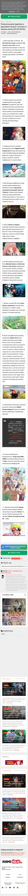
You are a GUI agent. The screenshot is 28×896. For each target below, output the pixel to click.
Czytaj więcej (9, 702)
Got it (18, 11)
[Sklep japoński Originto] (14, 764)
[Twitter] (14, 887)
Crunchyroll (6, 685)
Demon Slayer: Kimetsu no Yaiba (16, 853)
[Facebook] (2, 887)
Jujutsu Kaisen (4, 855)
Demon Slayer (6, 802)
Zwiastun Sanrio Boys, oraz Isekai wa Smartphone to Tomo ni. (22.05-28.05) (13, 620)
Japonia (5, 828)
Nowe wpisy (6, 679)
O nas (20, 874)
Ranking (5, 732)
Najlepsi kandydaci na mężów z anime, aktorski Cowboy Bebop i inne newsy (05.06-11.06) (13, 607)
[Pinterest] (17, 887)
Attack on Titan (17, 852)
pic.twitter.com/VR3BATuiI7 (16, 438)
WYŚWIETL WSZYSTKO (20, 678)
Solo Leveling (11, 855)
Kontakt (8, 874)
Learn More (12, 11)
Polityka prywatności (20, 883)
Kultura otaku (6, 770)
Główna (2, 21)
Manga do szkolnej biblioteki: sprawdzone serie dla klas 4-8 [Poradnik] (13, 783)
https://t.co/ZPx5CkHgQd (16, 434)
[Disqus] (14, 655)
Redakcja (8, 877)
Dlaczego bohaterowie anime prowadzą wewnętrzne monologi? (13, 807)
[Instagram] (6, 887)
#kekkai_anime (16, 436)
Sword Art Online (19, 855)
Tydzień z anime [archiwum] (8, 883)
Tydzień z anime (8, 21)
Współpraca (20, 877)
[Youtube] (10, 887)
